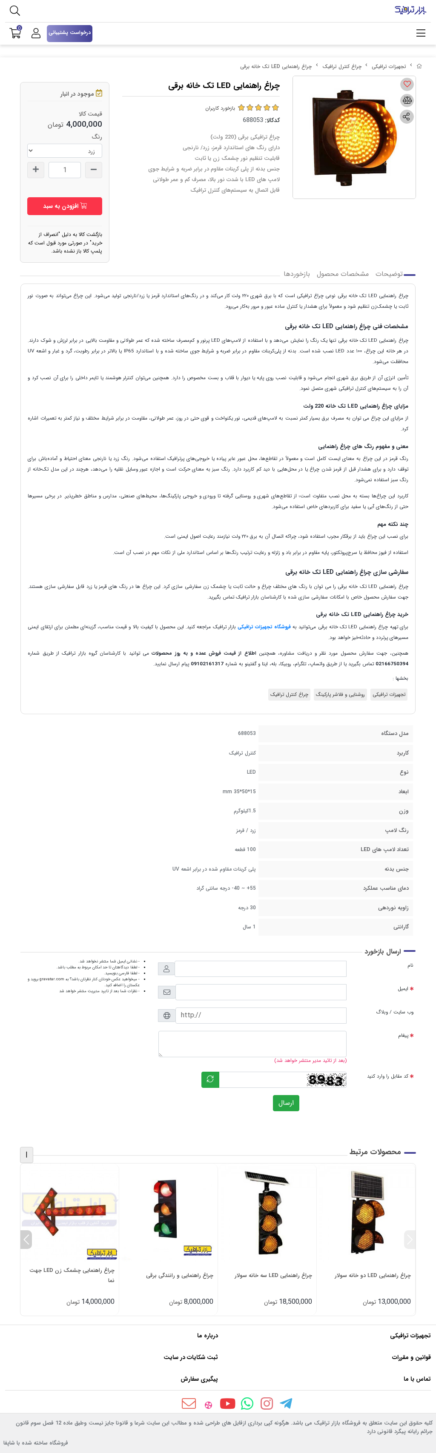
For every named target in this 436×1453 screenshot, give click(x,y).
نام (410, 965)
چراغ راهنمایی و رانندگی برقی (179, 1275)
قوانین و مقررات (411, 1357)
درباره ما (207, 1335)
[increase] (35, 170)
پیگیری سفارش (199, 1379)
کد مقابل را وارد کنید (387, 1076)
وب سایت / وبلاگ (394, 1012)
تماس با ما (417, 1379)
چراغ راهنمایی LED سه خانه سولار (273, 1275)
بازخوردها (297, 274)
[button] (410, 1239)
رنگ (97, 137)
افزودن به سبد (61, 206)
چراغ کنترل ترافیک (341, 66)
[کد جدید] (210, 1080)
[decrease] (93, 170)
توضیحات (389, 274)
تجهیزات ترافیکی (389, 66)
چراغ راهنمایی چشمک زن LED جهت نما (72, 1275)
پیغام (403, 1035)
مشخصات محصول (343, 274)
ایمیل (403, 989)
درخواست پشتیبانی (70, 32)
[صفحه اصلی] (419, 66)
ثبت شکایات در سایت (191, 1357)
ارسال (286, 1103)
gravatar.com (52, 979)
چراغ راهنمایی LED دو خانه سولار (373, 1275)
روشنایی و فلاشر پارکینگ (340, 694)
